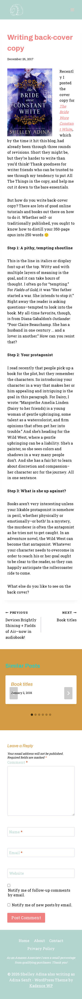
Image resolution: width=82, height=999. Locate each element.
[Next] (68, 693)
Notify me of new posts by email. (42, 905)
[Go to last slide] (14, 693)
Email (16, 852)
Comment (17, 762)
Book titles (67, 616)
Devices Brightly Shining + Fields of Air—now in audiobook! (20, 625)
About (39, 940)
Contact (56, 940)
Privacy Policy (41, 948)
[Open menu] (72, 9)
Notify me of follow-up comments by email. (39, 892)
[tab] (32, 715)
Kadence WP (41, 985)
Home (24, 940)
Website (16, 873)
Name (16, 832)
